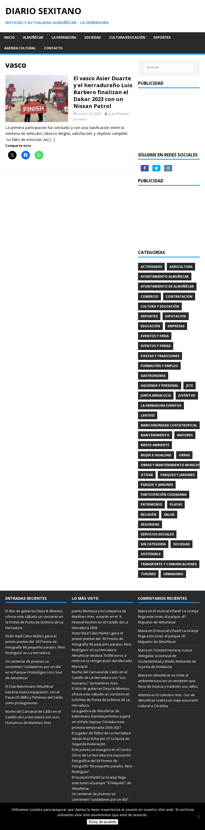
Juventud (186, 395)
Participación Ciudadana (164, 494)
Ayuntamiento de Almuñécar (167, 286)
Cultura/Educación (127, 37)
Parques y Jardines (177, 475)
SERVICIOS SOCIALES (157, 534)
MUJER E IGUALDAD (156, 455)
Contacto (53, 48)
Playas (176, 504)
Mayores (185, 435)
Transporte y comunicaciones (169, 564)
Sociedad (92, 37)
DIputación (175, 316)
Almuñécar (33, 37)
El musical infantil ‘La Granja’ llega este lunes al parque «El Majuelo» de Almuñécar (168, 616)
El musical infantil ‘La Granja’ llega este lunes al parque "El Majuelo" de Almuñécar (101, 783)
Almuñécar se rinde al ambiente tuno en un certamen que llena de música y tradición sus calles (168, 681)
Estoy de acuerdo (102, 822)
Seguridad (150, 524)
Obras (184, 455)
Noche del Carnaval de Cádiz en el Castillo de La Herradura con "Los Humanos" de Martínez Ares (99, 678)
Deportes (162, 37)
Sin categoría (153, 544)
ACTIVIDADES (151, 266)
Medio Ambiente (155, 445)
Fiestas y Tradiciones (160, 356)
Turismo (148, 574)
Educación (150, 326)
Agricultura (180, 266)
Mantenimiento (155, 435)
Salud (169, 514)
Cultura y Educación (160, 306)
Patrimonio (151, 504)
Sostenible (151, 554)
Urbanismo (173, 574)
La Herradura (64, 37)
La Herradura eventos (161, 405)
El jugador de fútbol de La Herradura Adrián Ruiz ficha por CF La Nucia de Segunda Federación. (101, 739)
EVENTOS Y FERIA (155, 336)
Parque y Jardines (157, 484)
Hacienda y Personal (160, 385)
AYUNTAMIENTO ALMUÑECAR (165, 276)
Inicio (9, 37)
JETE (189, 385)
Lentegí (148, 415)
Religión (148, 514)
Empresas (176, 326)
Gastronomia (153, 375)
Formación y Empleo (159, 366)
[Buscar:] (168, 67)
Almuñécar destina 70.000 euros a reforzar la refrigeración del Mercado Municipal (102, 661)
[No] (198, 816)
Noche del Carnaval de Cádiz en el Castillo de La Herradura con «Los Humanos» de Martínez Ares (33, 717)
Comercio (149, 296)
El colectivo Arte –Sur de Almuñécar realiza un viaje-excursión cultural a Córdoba (168, 700)
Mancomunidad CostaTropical (169, 425)
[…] (52, 139)
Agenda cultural (20, 48)
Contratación (179, 296)
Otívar (147, 475)
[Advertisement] (168, 120)
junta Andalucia (156, 395)
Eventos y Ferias (156, 346)
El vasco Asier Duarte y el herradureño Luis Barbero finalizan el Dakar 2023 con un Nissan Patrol (102, 92)
